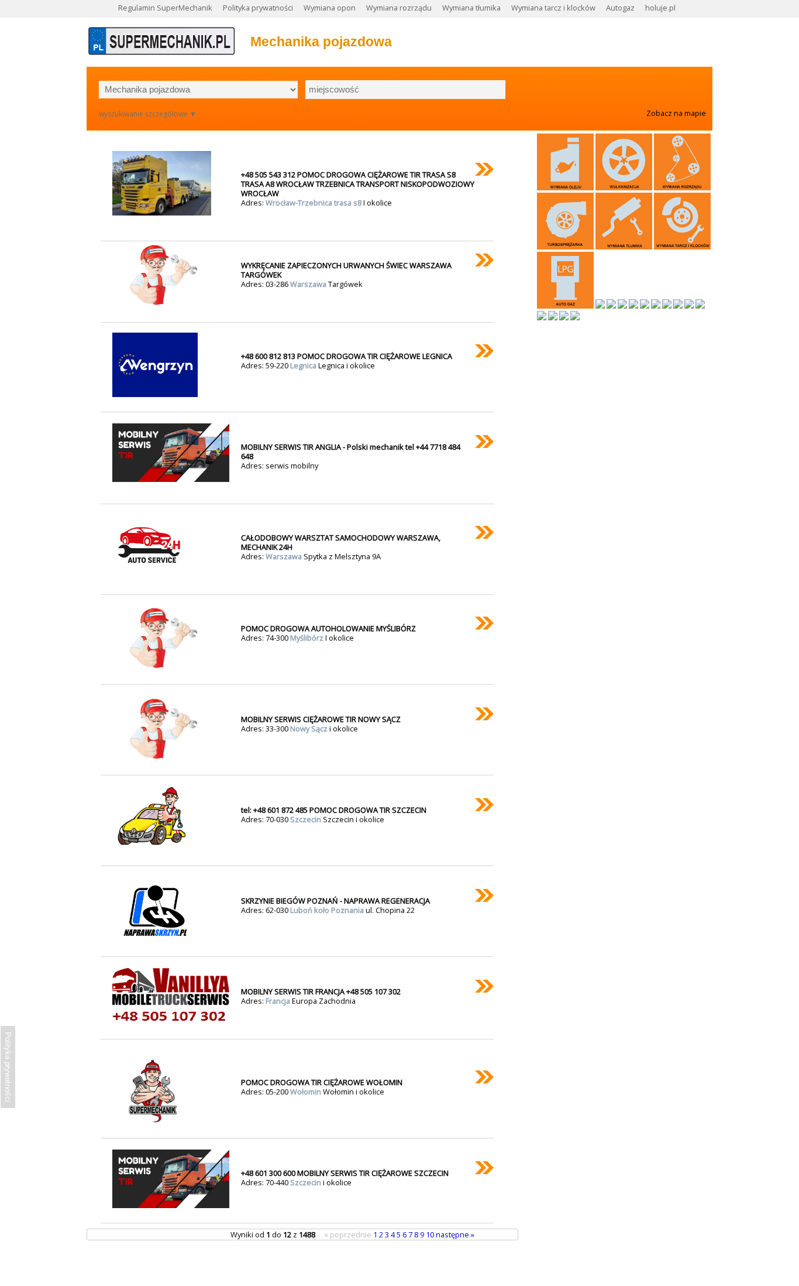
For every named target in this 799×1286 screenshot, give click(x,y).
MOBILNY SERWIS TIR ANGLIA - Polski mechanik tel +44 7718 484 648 (350, 451)
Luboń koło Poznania (328, 910)
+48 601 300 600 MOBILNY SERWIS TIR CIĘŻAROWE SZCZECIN (345, 1173)
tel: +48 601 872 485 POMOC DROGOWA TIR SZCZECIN (333, 810)
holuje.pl (660, 7)
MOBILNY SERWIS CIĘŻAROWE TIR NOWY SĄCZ (321, 719)
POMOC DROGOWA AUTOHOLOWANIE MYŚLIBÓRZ (328, 628)
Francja (279, 1001)
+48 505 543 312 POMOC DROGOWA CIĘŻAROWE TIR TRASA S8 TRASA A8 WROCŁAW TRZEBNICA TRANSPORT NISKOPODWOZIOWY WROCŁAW (357, 184)
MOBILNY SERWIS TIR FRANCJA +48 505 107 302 (321, 991)
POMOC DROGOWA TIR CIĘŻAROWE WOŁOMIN (321, 1082)
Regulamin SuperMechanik (165, 7)
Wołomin (306, 1091)
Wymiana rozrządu (399, 7)
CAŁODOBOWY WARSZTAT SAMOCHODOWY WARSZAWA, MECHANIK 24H (340, 542)
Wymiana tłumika (471, 7)
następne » (455, 1234)
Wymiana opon (330, 7)
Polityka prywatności (258, 7)
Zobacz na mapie (676, 113)
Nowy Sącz (309, 728)
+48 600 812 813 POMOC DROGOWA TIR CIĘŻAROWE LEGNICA (346, 356)
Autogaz (620, 7)
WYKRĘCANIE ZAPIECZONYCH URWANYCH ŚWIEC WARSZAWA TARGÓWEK (346, 270)
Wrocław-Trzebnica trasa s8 (314, 202)
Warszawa (309, 284)
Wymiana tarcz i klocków (553, 7)
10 (431, 1234)
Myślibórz (307, 637)
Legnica (304, 365)
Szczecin (306, 819)
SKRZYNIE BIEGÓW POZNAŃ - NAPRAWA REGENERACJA (335, 900)
